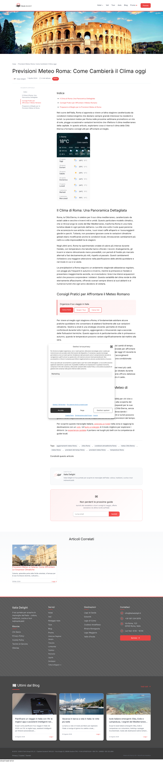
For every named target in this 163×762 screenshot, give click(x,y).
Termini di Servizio (20, 644)
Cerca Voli (95, 310)
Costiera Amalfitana (92, 625)
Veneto (50, 639)
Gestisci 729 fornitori (59, 404)
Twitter (72, 461)
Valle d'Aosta (89, 636)
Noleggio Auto (54, 621)
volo (79, 427)
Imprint (95, 415)
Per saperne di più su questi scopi (77, 404)
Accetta (60, 410)
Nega (82, 410)
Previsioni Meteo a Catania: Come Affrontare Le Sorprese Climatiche (33, 568)
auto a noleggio (92, 427)
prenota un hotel (102, 424)
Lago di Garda (90, 613)
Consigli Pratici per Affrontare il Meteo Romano (31, 102)
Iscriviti (114, 514)
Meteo (56, 78)
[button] (111, 347)
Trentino (51, 650)
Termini (28, 755)
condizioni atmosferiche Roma (105, 446)
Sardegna (51, 661)
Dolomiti (87, 617)
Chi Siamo (16, 632)
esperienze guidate (77, 430)
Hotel (99, 5)
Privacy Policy (18, 636)
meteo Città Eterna (128, 446)
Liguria (50, 657)
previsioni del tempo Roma (74, 450)
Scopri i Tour (81, 310)
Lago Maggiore (90, 633)
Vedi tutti (144, 686)
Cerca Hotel (66, 310)
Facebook (58, 461)
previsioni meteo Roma (97, 450)
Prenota (145, 5)
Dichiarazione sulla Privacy (83, 415)
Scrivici (134, 638)
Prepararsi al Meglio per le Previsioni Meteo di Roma (31, 107)
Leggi (51, 737)
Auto (119, 5)
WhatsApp (101, 461)
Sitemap (15, 648)
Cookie (21, 755)
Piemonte (51, 654)
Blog (126, 5)
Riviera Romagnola (92, 629)
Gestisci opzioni (103, 410)
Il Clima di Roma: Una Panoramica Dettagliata (29, 96)
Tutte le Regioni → (54, 665)
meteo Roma (56, 450)
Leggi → (54, 581)
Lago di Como (90, 621)
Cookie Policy (69, 415)
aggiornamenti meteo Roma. (67, 446)
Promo (133, 5)
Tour (113, 5)
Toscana (51, 643)
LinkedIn (86, 461)
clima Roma (86, 446)
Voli (107, 5)
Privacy (15, 755)
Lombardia (52, 646)
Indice (25, 92)
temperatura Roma (117, 450)
